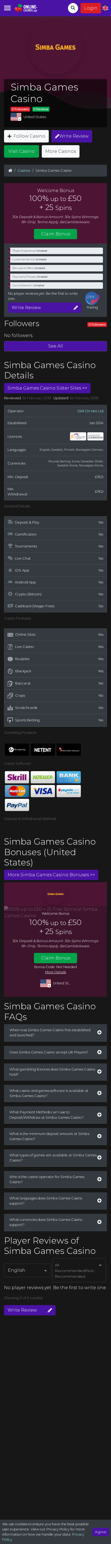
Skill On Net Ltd (90, 411)
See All (55, 346)
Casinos (24, 170)
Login (91, 8)
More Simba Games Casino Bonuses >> (51, 874)
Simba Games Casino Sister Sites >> (47, 388)
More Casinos (60, 151)
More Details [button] (55, 972)
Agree (100, 1531)
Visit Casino (21, 151)
